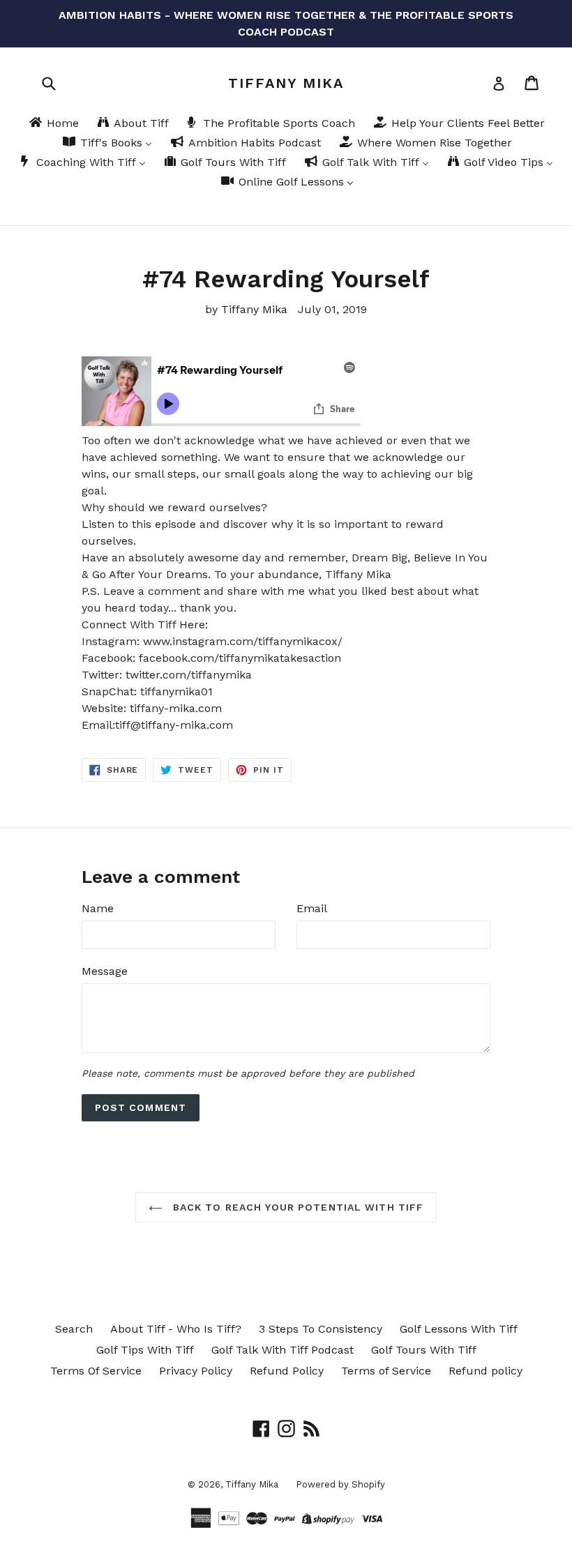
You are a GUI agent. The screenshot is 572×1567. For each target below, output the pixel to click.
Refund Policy (287, 1370)
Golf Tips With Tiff (145, 1349)
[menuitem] (53, 124)
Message (105, 971)
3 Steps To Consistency (320, 1328)
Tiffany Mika (286, 83)
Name (98, 908)
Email (311, 908)
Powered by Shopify (340, 1484)
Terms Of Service (96, 1370)
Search (74, 1328)
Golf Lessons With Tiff (459, 1328)
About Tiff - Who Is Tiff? (175, 1328)
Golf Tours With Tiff (423, 1349)
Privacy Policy (195, 1370)
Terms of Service (386, 1370)
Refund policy (485, 1370)
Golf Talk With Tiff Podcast (282, 1349)
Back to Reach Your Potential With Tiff (297, 1207)
